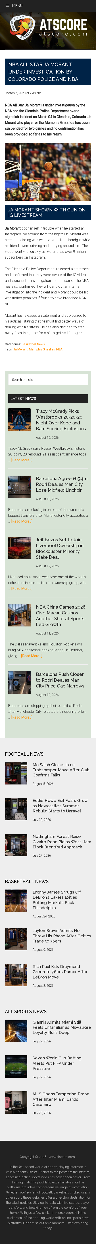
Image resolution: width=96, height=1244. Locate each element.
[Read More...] (21, 460)
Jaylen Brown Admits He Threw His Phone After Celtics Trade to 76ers (62, 935)
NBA (59, 349)
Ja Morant (20, 349)
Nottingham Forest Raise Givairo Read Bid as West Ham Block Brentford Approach (62, 841)
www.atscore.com (62, 1157)
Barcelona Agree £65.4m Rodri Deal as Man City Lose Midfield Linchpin (62, 484)
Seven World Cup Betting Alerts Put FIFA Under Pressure (57, 1063)
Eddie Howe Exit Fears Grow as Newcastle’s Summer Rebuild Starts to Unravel (60, 805)
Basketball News (33, 344)
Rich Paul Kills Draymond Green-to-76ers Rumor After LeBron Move (60, 971)
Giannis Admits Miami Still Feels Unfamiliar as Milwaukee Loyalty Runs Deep (62, 1027)
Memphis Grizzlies (42, 349)
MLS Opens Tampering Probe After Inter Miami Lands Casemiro (61, 1099)
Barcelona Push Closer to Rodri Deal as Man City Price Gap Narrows (60, 680)
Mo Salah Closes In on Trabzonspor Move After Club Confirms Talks (61, 770)
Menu (17, 6)
